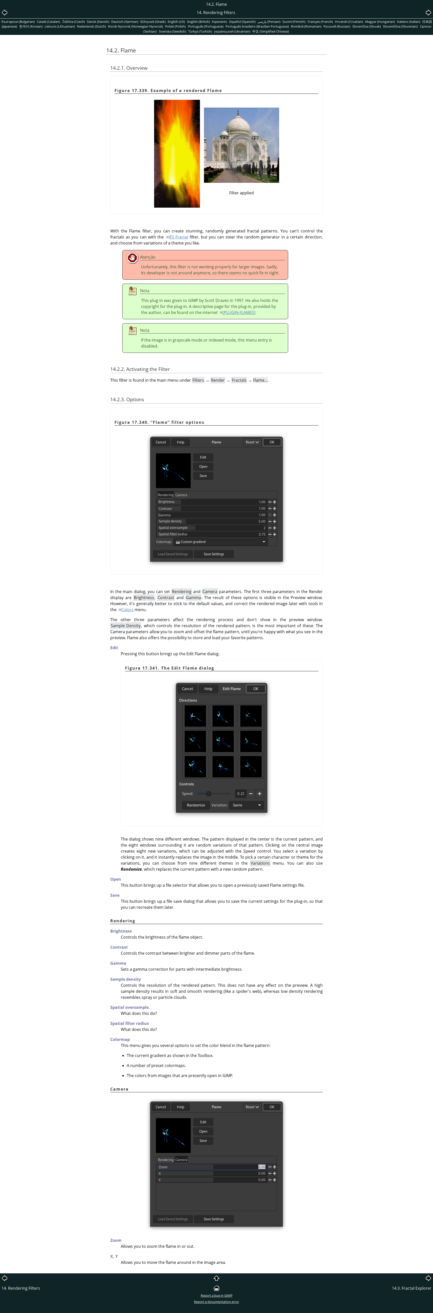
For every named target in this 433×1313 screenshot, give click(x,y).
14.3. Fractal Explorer (411, 1288)
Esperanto (219, 21)
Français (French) (320, 21)
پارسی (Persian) (269, 21)
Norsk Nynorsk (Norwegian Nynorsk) (135, 26)
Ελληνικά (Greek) (153, 21)
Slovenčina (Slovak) (366, 26)
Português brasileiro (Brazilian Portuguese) (257, 26)
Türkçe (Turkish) (200, 31)
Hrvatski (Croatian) (349, 21)
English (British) (198, 21)
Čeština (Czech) (73, 21)
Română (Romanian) (306, 26)
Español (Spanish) (242, 21)
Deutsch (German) (124, 21)
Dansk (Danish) (98, 21)
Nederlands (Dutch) (91, 26)
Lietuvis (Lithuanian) (60, 26)
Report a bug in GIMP (217, 1295)
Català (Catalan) (48, 21)
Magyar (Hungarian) (380, 21)
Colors (127, 609)
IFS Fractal (178, 237)
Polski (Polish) (175, 26)
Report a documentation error (216, 1301)
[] (239, 312)
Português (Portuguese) (206, 26)
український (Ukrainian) (232, 31)
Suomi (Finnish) (293, 21)
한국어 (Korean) (31, 26)
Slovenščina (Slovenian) (400, 26)
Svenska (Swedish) (172, 31)
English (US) (176, 21)
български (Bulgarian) (18, 21)
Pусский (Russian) (336, 26)
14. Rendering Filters (21, 1288)
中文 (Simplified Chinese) (270, 31)
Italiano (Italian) (408, 21)
